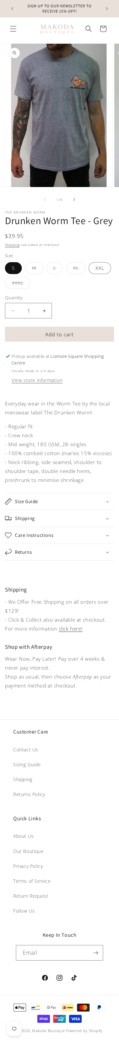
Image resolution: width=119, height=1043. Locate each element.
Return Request (30, 896)
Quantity (13, 298)
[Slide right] (74, 199)
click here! (71, 628)
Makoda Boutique (48, 1030)
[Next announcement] (106, 8)
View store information (37, 380)
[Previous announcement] (12, 8)
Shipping (12, 244)
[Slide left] (45, 199)
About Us (23, 836)
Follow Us (24, 911)
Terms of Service (32, 881)
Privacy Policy (28, 866)
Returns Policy (29, 794)
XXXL (21, 284)
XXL (100, 268)
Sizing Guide (27, 764)
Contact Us (25, 749)
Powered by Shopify (84, 1030)
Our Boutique (28, 851)
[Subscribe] (95, 953)
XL (79, 269)
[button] (13, 29)
